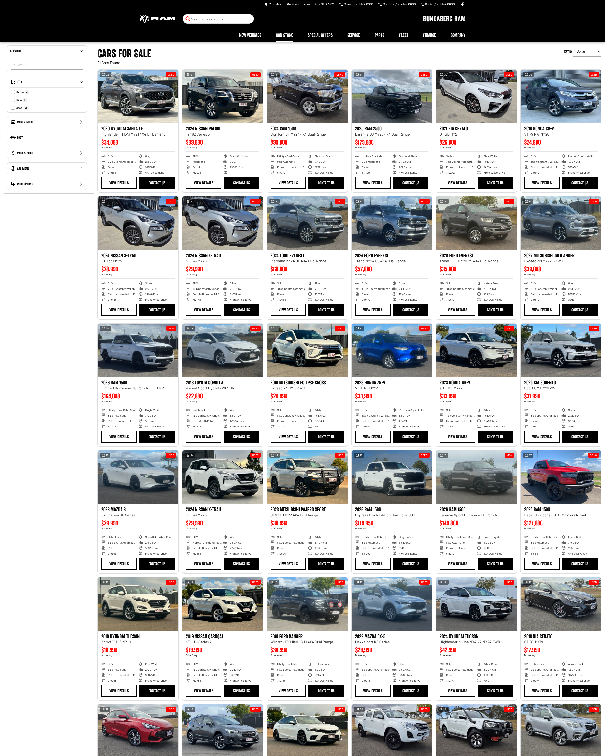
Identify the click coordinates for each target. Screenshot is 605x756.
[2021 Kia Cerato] (476, 96)
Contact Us (157, 183)
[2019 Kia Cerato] (561, 604)
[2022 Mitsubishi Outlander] (561, 223)
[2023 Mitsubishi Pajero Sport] (307, 477)
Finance (429, 35)
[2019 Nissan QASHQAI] (222, 604)
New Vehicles (250, 35)
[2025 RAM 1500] (561, 477)
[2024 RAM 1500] (307, 96)
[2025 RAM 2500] (392, 96)
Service (353, 35)
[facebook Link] (462, 4)
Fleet (403, 35)
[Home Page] (157, 19)
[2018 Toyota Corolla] (222, 350)
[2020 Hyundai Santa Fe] (138, 96)
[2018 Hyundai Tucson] (138, 604)
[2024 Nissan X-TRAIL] (138, 223)
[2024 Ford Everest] (307, 223)
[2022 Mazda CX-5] (392, 604)
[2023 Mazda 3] (138, 477)
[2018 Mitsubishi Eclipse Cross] (307, 350)
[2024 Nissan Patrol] (222, 96)
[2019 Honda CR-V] (561, 96)
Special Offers (320, 35)
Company (458, 35)
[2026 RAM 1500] (138, 350)
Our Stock (284, 35)
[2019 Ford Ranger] (307, 604)
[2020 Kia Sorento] (561, 350)
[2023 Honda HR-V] (476, 350)
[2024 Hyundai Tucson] (476, 604)
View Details (119, 183)
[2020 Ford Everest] (476, 223)
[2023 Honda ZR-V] (392, 350)
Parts (379, 35)
